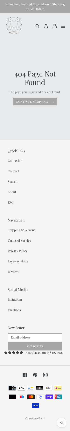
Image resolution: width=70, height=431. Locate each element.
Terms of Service (19, 240)
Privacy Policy (17, 251)
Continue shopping (32, 102)
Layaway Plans (18, 261)
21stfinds (40, 418)
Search (12, 181)
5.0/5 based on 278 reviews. (44, 352)
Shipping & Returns (21, 230)
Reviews (13, 272)
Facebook (14, 310)
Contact (13, 171)
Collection (15, 161)
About (12, 192)
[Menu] (63, 25)
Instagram (15, 299)
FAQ (11, 202)
